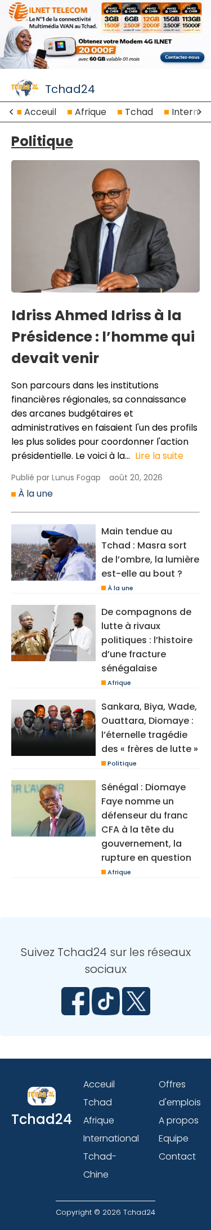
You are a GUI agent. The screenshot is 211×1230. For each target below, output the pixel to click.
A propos (179, 1120)
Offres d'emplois (180, 1093)
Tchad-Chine (99, 1165)
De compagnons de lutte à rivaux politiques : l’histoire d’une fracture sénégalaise (146, 640)
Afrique (90, 111)
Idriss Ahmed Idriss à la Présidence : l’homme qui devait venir (103, 337)
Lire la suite (159, 455)
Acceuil (40, 111)
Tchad (139, 111)
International (111, 1138)
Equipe (173, 1138)
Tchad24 (70, 89)
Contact (177, 1156)
